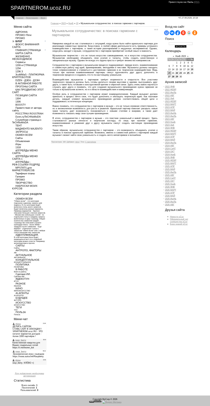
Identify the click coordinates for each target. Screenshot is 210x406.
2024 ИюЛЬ (170, 143)
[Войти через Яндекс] (183, 32)
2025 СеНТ (170, 178)
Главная (19, 18)
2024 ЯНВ (170, 128)
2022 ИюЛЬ (170, 92)
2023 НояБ (170, 122)
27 (169, 76)
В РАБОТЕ (22, 269)
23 (180, 73)
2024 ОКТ (170, 151)
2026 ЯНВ (170, 187)
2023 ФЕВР (170, 101)
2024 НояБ (170, 154)
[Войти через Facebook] (177, 32)
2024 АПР (170, 137)
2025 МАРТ (170, 163)
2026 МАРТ (170, 190)
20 (77, 23)
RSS (197, 2)
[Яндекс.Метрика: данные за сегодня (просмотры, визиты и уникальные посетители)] (112, 402)
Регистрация (32, 18)
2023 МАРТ (170, 104)
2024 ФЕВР (170, 131)
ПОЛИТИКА (22, 264)
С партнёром (90, 142)
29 (177, 76)
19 (192, 69)
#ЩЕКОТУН (22, 279)
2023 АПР (170, 107)
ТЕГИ (19, 307)
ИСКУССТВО (23, 302)
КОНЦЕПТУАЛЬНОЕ (27, 260)
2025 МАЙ (170, 169)
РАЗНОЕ (21, 283)
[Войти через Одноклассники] (194, 32)
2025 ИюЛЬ (170, 172)
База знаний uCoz (179, 224)
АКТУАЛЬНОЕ (24, 255)
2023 (63, 23)
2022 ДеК (169, 98)
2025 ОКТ (170, 181)
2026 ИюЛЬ (170, 202)
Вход (43, 18)
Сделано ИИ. (23, 274)
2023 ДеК (169, 125)
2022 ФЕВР (170, 89)
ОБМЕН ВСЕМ (24, 198)
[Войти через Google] (189, 32)
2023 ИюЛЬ (170, 116)
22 (177, 73)
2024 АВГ (169, 145)
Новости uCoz (177, 216)
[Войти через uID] (166, 32)
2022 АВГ (169, 95)
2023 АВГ (169, 119)
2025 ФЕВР (170, 160)
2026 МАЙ (170, 196)
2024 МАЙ (170, 140)
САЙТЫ (20, 245)
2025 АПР (170, 166)
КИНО (19, 288)
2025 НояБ (170, 184)
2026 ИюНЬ (170, 199)
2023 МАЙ (170, 110)
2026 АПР (170, 193)
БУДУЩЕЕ (22, 298)
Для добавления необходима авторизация (29, 374)
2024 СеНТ (170, 148)
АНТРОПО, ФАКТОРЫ (28, 250)
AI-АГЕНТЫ (22, 293)
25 (188, 73)
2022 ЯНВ (170, 86)
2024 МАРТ (170, 134)
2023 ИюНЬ (170, 113)
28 (173, 76)
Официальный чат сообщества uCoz (179, 220)
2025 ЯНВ (170, 157)
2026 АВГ (169, 204)
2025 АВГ (169, 175)
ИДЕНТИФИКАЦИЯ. (27, 235)
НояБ (71, 23)
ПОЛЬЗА (21, 312)
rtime (77, 142)
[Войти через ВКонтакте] (172, 32)
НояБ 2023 (180, 56)
